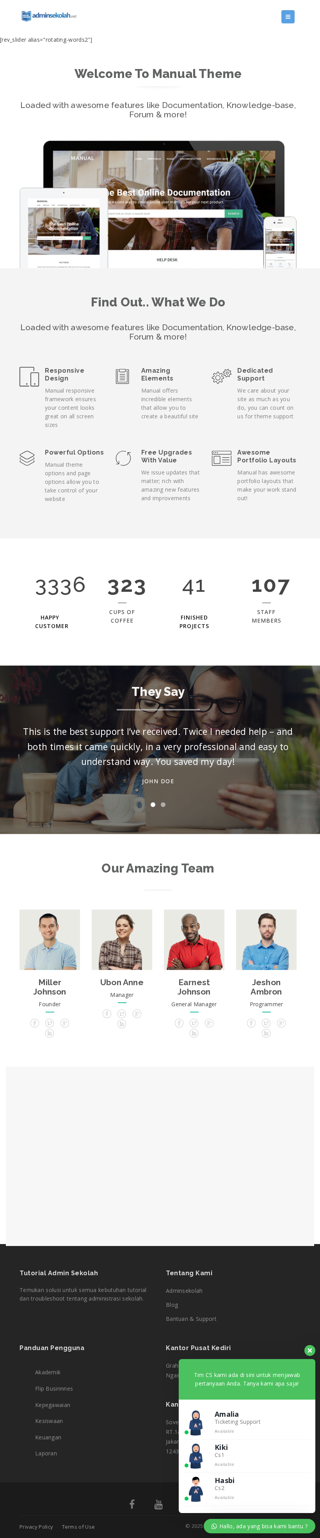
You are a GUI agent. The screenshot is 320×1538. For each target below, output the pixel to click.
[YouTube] (159, 1506)
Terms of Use (78, 1526)
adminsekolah (184, 1290)
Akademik (47, 1372)
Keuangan (48, 1437)
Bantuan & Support (191, 1318)
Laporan (46, 1453)
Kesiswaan (49, 1421)
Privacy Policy (36, 1526)
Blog (172, 1304)
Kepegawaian (52, 1405)
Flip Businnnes (54, 1388)
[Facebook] (132, 1506)
